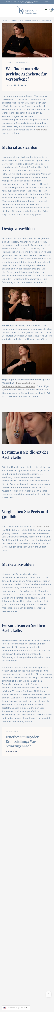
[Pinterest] (18, 85)
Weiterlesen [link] (11, 752)
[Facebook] (14, 85)
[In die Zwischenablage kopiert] (25, 85)
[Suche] (46, 10)
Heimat (4, 20)
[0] (50, 10)
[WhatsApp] (21, 85)
